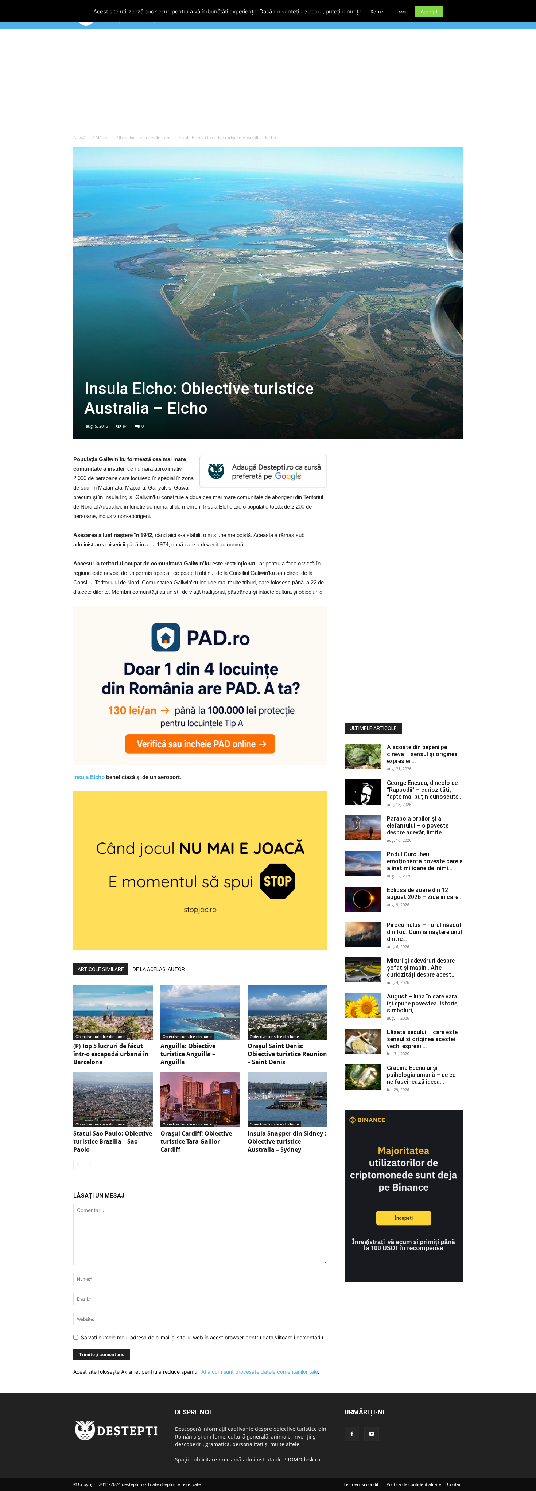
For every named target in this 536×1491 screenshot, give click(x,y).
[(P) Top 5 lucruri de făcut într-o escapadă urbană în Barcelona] (113, 1012)
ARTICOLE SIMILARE (101, 969)
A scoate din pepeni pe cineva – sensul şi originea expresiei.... (422, 754)
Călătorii (101, 138)
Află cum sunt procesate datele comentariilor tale (259, 1372)
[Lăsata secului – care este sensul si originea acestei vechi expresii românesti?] (363, 1041)
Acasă (79, 138)
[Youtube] (371, 1434)
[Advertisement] (268, 83)
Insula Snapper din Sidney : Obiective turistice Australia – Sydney (287, 1141)
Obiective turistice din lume (144, 138)
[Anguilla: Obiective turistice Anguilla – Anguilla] (200, 1012)
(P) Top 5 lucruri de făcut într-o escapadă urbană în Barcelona (111, 1054)
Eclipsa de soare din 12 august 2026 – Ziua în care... (425, 893)
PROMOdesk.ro (301, 1459)
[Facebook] (352, 1434)
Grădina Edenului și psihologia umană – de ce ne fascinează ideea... (421, 1074)
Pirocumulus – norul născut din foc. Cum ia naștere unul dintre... (424, 932)
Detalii (402, 12)
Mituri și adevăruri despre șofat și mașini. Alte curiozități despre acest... (421, 967)
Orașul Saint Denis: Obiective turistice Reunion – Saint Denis (287, 1054)
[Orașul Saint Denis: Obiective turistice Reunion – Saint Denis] (287, 1012)
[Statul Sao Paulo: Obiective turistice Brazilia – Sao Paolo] (113, 1099)
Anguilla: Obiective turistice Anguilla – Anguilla (187, 1054)
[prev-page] (77, 1164)
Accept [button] (429, 11)
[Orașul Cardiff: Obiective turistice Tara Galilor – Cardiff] (200, 1099)
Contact (455, 1484)
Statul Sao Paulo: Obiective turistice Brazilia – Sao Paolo (112, 1141)
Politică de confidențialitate (414, 1484)
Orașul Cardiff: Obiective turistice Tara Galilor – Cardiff (196, 1141)
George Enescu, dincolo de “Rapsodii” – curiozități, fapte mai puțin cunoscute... (425, 789)
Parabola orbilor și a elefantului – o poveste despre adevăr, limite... (417, 825)
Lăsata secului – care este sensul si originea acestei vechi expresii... (422, 1039)
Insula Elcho (89, 777)
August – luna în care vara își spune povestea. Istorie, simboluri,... (423, 1003)
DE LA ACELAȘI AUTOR (159, 969)
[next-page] (89, 1164)
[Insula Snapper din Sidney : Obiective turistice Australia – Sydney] (287, 1099)
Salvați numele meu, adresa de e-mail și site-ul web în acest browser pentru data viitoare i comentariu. (203, 1337)
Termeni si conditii (362, 1484)
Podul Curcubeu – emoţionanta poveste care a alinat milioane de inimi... (425, 861)
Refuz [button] (377, 12)
